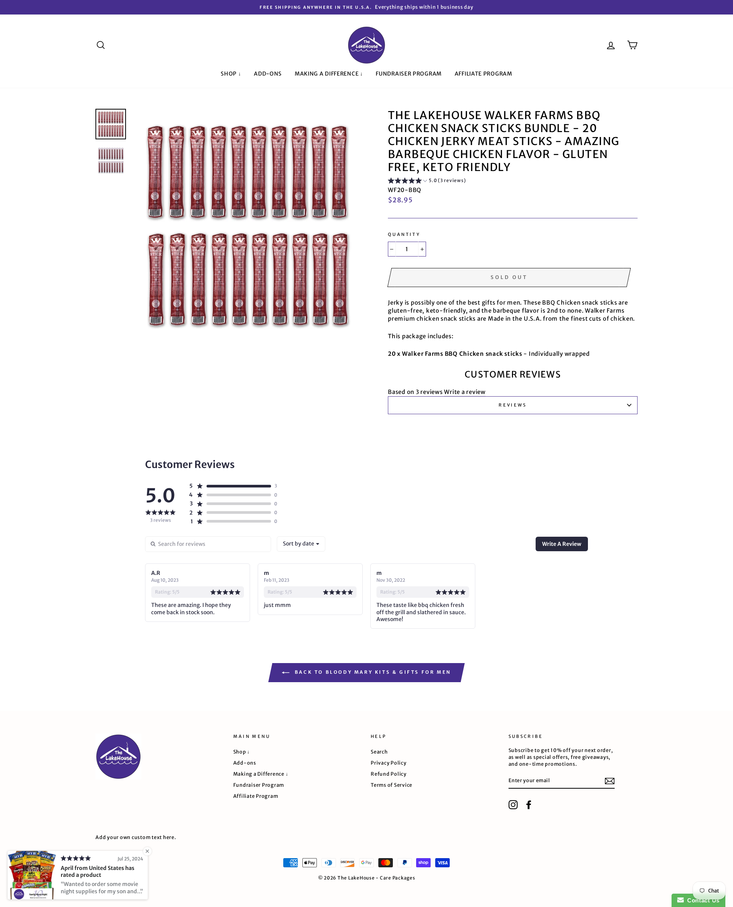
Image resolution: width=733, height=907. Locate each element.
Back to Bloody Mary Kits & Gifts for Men (371, 672)
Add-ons (268, 73)
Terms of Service (391, 785)
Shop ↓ (231, 73)
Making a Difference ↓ (329, 73)
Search (379, 752)
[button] (427, 182)
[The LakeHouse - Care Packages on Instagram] (513, 804)
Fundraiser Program (409, 73)
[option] (366, 7)
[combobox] (301, 544)
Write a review (465, 391)
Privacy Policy (389, 763)
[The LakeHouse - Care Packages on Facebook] (528, 804)
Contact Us (702, 900)
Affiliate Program (483, 73)
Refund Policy (389, 774)
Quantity (404, 234)
